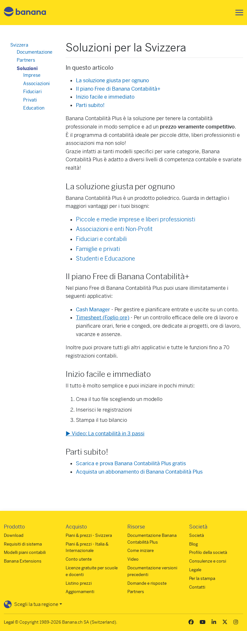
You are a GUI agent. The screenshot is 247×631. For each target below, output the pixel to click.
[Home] (25, 12)
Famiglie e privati (98, 249)
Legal (9, 622)
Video (133, 559)
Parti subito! (90, 105)
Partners (26, 60)
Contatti (197, 587)
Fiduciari (32, 91)
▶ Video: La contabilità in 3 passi (105, 433)
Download (13, 535)
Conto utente (79, 559)
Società (196, 535)
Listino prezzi (79, 583)
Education (33, 108)
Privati (30, 100)
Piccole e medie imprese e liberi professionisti (135, 219)
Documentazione (34, 52)
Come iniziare (140, 550)
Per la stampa (202, 578)
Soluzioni (27, 68)
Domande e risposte (147, 583)
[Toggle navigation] (237, 12)
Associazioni (36, 83)
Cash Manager (93, 309)
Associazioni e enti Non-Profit (114, 229)
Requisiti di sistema (23, 544)
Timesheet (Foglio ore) (102, 317)
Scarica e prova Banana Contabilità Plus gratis (131, 463)
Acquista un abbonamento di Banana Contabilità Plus (139, 471)
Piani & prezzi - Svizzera (89, 535)
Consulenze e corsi (207, 561)
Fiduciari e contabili (101, 239)
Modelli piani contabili (25, 552)
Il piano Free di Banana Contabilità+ (118, 88)
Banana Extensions (22, 561)
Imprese (32, 75)
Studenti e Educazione (105, 258)
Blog (193, 544)
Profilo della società (208, 552)
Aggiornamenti (80, 591)
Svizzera (19, 45)
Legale (195, 570)
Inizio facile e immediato (105, 96)
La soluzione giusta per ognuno (112, 80)
